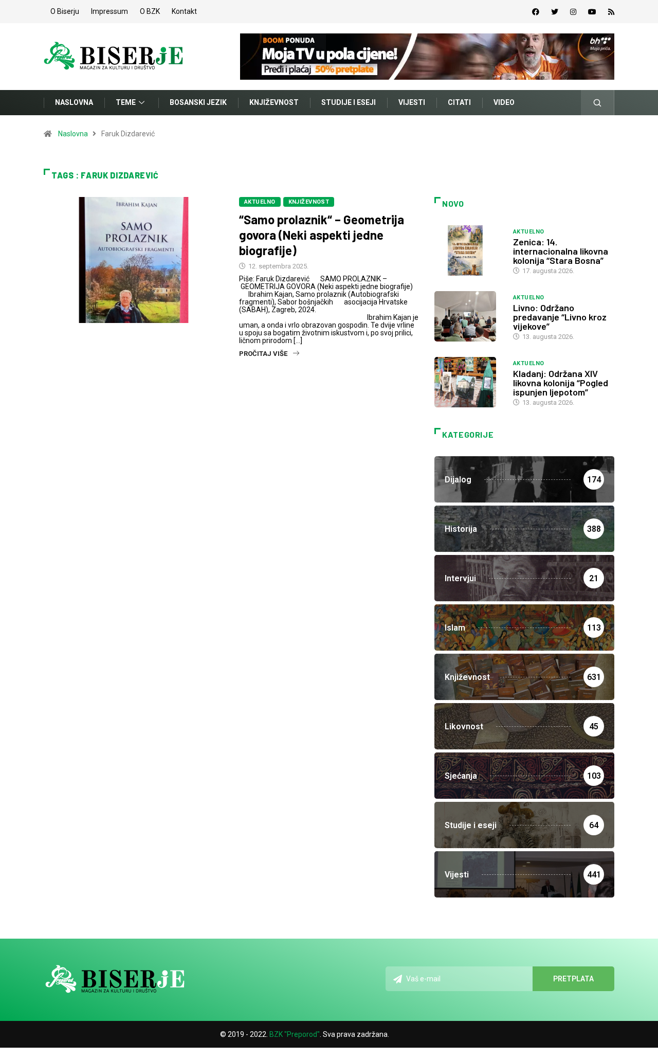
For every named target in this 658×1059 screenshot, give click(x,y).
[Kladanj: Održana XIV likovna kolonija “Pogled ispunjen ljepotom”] (468, 382)
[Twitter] (554, 11)
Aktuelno (260, 202)
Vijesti (411, 102)
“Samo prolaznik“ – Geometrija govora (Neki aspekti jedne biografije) (321, 235)
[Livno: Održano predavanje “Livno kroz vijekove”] (468, 316)
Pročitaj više (263, 353)
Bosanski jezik (198, 102)
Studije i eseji (348, 102)
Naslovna (74, 102)
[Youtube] (592, 11)
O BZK (150, 11)
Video (504, 102)
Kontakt (184, 11)
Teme (126, 102)
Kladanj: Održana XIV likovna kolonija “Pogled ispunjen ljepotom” (560, 383)
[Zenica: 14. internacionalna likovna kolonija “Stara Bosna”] (468, 250)
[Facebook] (535, 11)
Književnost (274, 102)
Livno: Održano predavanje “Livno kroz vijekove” (560, 317)
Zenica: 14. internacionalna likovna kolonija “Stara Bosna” (560, 251)
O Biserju (64, 11)
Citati (459, 102)
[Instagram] (573, 11)
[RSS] (611, 11)
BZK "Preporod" (294, 1034)
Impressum (109, 11)
